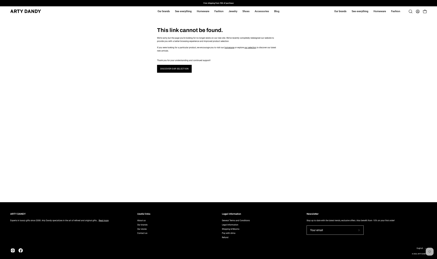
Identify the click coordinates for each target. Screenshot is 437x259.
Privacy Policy (116, 220)
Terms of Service (81, 223)
